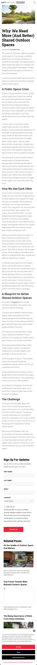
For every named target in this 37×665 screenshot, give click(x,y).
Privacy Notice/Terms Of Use (10, 662)
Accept (18, 647)
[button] (34, 631)
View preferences (18, 657)
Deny (18, 652)
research (15, 302)
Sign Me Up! (13, 529)
